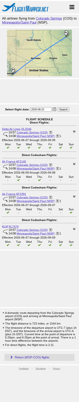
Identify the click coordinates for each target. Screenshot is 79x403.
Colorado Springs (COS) (32, 132)
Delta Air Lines (11, 129)
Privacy (56, 368)
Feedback (24, 368)
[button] (54, 109)
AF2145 (21, 161)
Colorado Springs (49, 18)
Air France (8, 161)
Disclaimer (41, 368)
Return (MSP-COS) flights (31, 357)
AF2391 (21, 194)
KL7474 (14, 226)
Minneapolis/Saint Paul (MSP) (36, 136)
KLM (5, 226)
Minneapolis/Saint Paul (19, 22)
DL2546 (26, 129)
